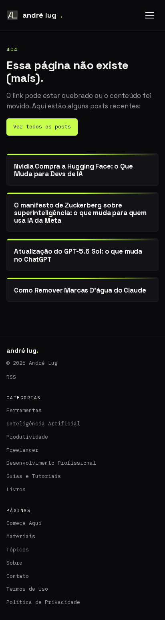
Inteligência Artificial (43, 423)
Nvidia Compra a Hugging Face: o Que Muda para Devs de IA (73, 170)
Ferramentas (24, 410)
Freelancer (22, 450)
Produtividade (27, 436)
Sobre (14, 562)
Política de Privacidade (43, 602)
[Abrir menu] (150, 15)
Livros (16, 489)
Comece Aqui (24, 523)
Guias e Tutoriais (33, 476)
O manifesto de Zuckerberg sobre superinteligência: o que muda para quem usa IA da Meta (80, 213)
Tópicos (17, 549)
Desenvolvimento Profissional (51, 462)
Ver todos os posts (42, 126)
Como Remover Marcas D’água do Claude (80, 290)
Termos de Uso (27, 588)
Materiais (20, 536)
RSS (11, 377)
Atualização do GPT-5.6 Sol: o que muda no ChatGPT (78, 255)
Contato (17, 576)
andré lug (42, 15)
